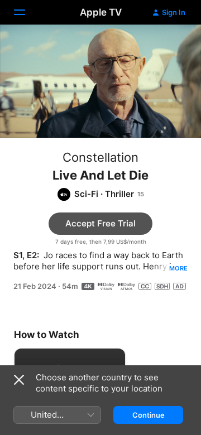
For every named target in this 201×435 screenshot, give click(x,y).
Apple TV (101, 12)
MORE (178, 268)
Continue (148, 414)
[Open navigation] (26, 12)
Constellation (100, 157)
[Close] (19, 380)
